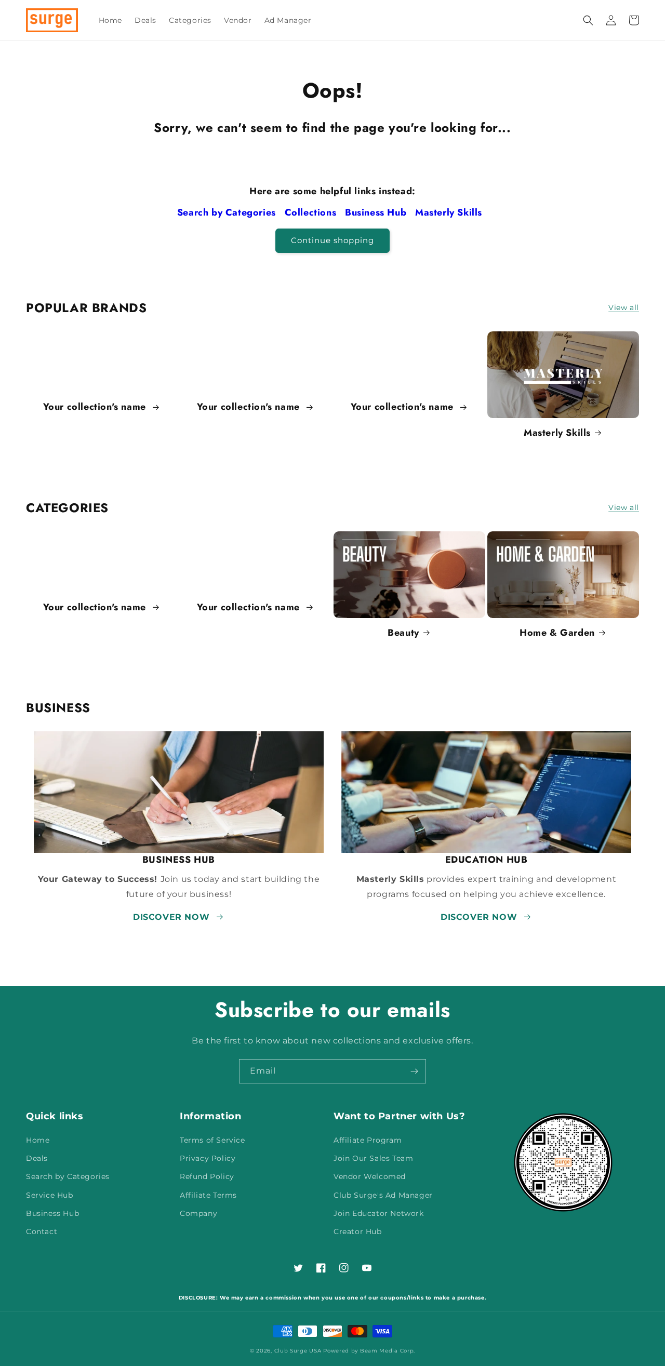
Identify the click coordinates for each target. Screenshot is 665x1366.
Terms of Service (212, 1140)
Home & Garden (557, 633)
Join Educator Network (379, 1213)
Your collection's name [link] (96, 407)
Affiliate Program (368, 1140)
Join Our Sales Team (373, 1158)
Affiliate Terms (208, 1195)
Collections (312, 212)
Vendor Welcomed (370, 1176)
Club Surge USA (298, 1350)
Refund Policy (207, 1176)
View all (623, 307)
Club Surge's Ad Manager (383, 1195)
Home (37, 1140)
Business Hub (377, 212)
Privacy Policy (207, 1158)
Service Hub (49, 1195)
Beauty (403, 633)
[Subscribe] (414, 1071)
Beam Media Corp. (387, 1350)
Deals (37, 1158)
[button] (588, 20)
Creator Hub (358, 1231)
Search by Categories (228, 212)
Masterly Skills (450, 212)
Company (198, 1213)
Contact (41, 1231)
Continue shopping (332, 240)
